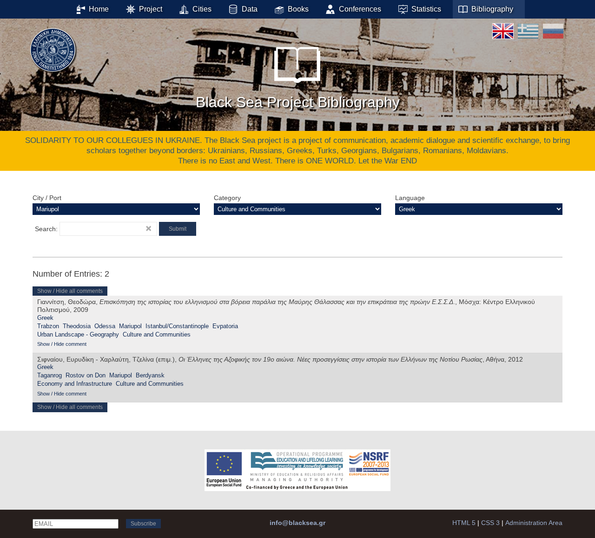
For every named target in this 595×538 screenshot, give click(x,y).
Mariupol (130, 326)
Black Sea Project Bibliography (298, 102)
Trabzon (48, 326)
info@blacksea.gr (297, 522)
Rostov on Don (86, 375)
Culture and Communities (157, 334)
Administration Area (533, 522)
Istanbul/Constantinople (177, 326)
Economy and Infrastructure (74, 383)
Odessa (104, 326)
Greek (45, 317)
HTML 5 (464, 522)
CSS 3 (490, 522)
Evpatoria (225, 326)
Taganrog (49, 375)
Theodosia (77, 326)
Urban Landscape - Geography (78, 334)
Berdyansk (150, 375)
